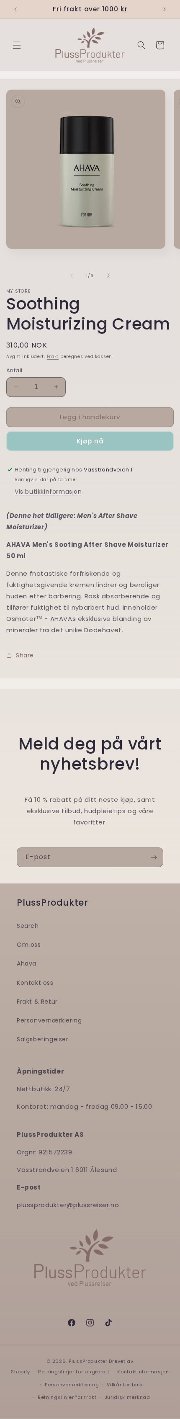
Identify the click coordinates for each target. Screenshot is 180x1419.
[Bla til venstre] (71, 275)
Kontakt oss (35, 983)
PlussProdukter (88, 1361)
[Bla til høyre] (108, 275)
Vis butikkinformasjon (48, 491)
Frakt (53, 356)
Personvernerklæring (72, 1384)
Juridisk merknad (127, 1397)
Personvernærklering (49, 1020)
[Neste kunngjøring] (164, 9)
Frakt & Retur (37, 1001)
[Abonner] (153, 857)
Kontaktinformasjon (143, 1371)
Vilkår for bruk (125, 1384)
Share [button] (25, 655)
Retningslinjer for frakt (67, 1397)
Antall (14, 370)
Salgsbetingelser (43, 1039)
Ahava (26, 963)
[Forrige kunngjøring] (15, 9)
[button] (17, 45)
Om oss (29, 944)
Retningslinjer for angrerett (74, 1371)
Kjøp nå (90, 441)
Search (28, 926)
